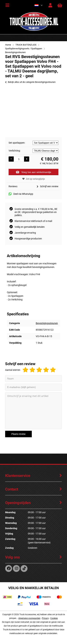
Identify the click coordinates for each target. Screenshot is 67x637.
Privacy (45, 618)
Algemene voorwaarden (29, 618)
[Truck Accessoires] (33, 30)
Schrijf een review (49, 186)
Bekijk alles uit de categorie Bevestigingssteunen (31, 82)
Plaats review (18, 434)
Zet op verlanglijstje (35, 179)
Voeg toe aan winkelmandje (36, 172)
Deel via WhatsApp (23, 194)
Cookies (54, 618)
